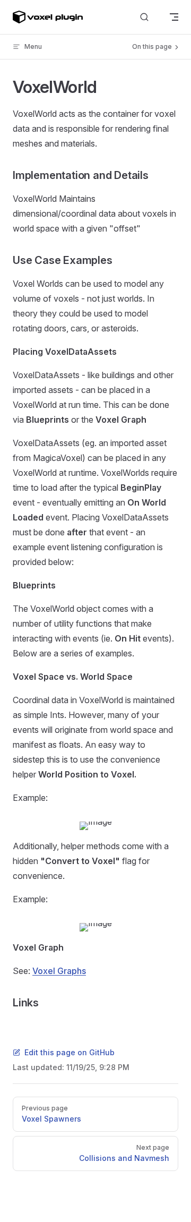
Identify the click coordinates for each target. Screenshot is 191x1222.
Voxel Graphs (59, 970)
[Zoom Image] (96, 826)
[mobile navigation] (174, 17)
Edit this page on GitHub (69, 1052)
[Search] (144, 17)
